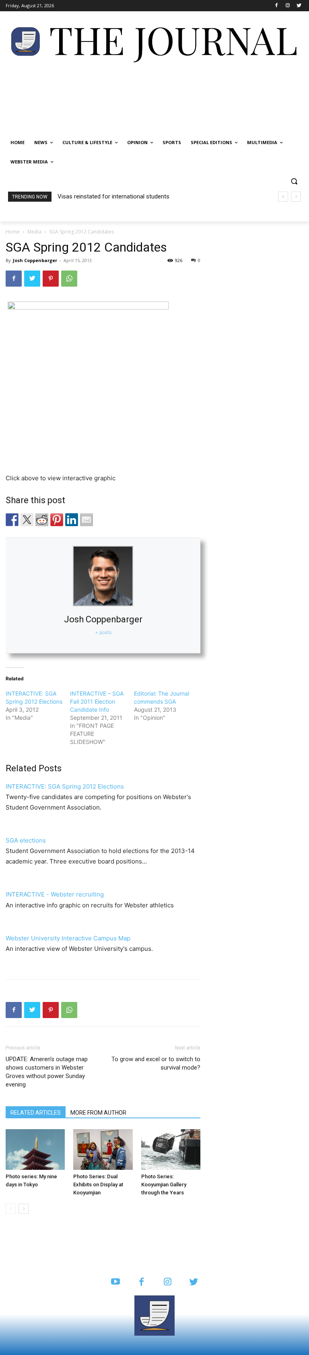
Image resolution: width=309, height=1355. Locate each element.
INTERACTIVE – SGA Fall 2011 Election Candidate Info (97, 701)
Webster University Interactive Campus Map (68, 938)
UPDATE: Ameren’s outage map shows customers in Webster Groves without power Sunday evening (47, 1071)
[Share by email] (86, 519)
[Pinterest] (51, 279)
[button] (293, 181)
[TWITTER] (194, 1282)
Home (13, 231)
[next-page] (24, 1209)
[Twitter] (298, 5)
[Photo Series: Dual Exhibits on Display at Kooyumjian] (102, 1149)
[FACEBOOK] (141, 1282)
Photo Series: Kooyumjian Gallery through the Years (163, 1184)
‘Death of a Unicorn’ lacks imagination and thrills (123, 196)
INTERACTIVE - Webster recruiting (55, 894)
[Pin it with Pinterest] (56, 519)
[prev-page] (11, 1209)
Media (34, 231)
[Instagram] (287, 5)
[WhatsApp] (69, 279)
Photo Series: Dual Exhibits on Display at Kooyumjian (98, 1184)
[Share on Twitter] (27, 519)
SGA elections (26, 840)
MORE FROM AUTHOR (98, 1112)
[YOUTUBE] (115, 1282)
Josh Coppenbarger (35, 260)
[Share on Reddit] (41, 519)
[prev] (283, 197)
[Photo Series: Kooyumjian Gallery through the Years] (170, 1149)
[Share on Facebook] (12, 519)
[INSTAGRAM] (168, 1282)
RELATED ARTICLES (35, 1112)
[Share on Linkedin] (71, 519)
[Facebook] (276, 5)
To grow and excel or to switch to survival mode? (155, 1063)
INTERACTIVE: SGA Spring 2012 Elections (65, 786)
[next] (296, 197)
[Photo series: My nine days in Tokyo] (35, 1149)
